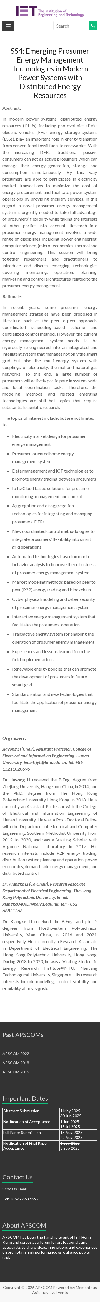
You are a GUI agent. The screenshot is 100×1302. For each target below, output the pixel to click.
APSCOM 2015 (15, 1071)
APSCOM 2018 (15, 1062)
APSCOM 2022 (15, 1053)
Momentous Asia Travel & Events (64, 1290)
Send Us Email (14, 1188)
